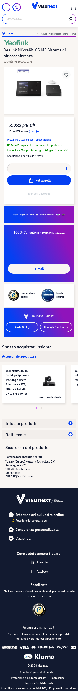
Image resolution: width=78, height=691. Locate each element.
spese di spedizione (64, 688)
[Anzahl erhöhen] (66, 168)
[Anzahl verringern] (11, 168)
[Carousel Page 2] (41, 408)
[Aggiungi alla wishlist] (66, 74)
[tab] (19, 356)
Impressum (57, 678)
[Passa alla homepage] (39, 7)
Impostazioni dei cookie (39, 683)
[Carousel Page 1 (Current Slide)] (36, 408)
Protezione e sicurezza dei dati (29, 678)
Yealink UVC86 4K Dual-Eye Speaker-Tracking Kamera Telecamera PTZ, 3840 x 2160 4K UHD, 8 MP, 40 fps (17, 382)
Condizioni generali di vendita (37, 672)
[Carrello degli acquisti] (73, 7)
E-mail (39, 269)
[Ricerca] (71, 19)
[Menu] (6, 7)
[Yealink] (39, 42)
